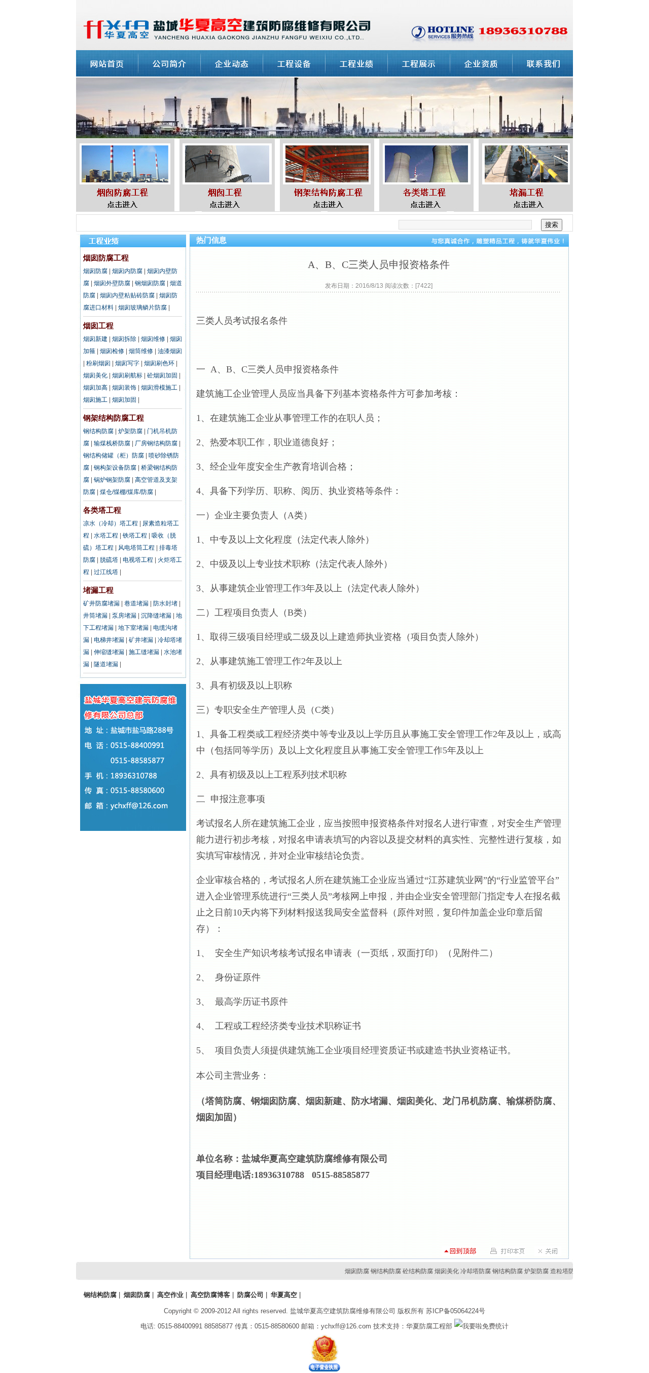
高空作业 (170, 1295)
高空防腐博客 (210, 1295)
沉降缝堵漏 (156, 615)
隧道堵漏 (106, 664)
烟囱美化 (95, 375)
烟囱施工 (95, 399)
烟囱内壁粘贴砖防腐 (127, 295)
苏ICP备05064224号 (455, 1311)
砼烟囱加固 (162, 375)
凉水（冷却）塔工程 (110, 523)
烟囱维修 (153, 338)
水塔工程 (106, 535)
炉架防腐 (130, 431)
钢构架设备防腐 (115, 467)
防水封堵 (165, 603)
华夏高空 (284, 1295)
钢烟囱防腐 (150, 283)
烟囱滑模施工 (159, 387)
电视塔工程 (138, 559)
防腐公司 (250, 1295)
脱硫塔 (109, 559)
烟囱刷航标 (127, 375)
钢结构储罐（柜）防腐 (113, 455)
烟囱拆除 (124, 338)
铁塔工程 (135, 535)
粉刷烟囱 (98, 363)
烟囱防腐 (95, 271)
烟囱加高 (95, 387)
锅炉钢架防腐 (112, 479)
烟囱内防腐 (127, 271)
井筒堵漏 (95, 615)
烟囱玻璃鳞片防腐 (142, 307)
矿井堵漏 (141, 639)
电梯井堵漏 (109, 639)
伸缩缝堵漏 (109, 652)
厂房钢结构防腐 (156, 443)
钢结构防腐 (98, 431)
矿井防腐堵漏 (101, 603)
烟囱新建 (95, 338)
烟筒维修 (141, 351)
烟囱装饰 (124, 387)
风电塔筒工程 (136, 547)
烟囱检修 (112, 351)
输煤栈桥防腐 (112, 443)
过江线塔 (106, 572)
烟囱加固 (124, 399)
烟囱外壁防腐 (112, 283)
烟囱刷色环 (159, 363)
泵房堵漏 (124, 615)
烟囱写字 (127, 363)
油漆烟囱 (170, 351)
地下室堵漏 (133, 627)
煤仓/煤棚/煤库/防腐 (126, 491)
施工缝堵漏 (144, 652)
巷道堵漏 (136, 603)
